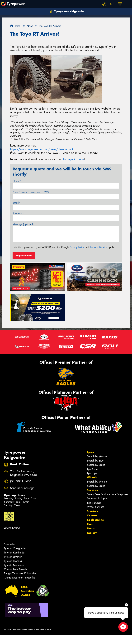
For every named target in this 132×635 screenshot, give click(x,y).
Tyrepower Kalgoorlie (68, 11)
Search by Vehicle (97, 456)
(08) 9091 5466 (20, 481)
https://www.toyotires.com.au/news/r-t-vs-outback (41, 149)
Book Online (95, 520)
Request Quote (24, 255)
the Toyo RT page (73, 159)
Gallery (92, 533)
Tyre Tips (92, 473)
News (91, 528)
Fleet (90, 524)
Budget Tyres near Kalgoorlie (20, 573)
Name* (17, 181)
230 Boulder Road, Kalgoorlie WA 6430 (23, 473)
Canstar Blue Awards (15, 569)
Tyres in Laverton (13, 556)
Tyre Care (92, 469)
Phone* (31, 192)
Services (92, 490)
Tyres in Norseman (14, 565)
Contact (92, 515)
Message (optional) (23, 224)
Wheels (92, 477)
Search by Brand (96, 465)
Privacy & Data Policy (23, 629)
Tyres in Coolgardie (14, 548)
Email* (16, 202)
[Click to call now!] (104, 4)
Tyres (90, 452)
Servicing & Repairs (97, 498)
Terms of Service (98, 247)
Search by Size (95, 460)
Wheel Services (95, 507)
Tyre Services (94, 502)
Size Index (9, 544)
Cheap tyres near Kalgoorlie (19, 577)
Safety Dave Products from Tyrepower (107, 494)
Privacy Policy (77, 247)
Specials (92, 511)
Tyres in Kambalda (14, 552)
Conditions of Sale (42, 629)
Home (16, 26)
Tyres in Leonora (13, 561)
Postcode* (18, 213)
